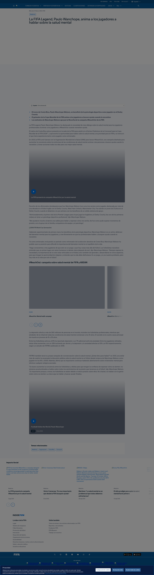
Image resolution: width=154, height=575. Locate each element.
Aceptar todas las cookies (133, 570)
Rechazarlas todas (118, 570)
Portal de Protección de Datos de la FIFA (55, 573)
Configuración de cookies (103, 570)
